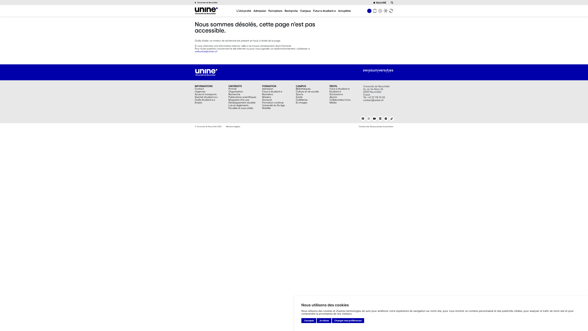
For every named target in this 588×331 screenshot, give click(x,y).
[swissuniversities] (378, 70)
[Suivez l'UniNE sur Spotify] (386, 118)
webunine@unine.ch (206, 51)
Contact (199, 88)
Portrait (232, 88)
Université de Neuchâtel (207, 3)
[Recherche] (392, 2)
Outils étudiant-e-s (205, 99)
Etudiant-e (335, 91)
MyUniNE (381, 2)
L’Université (244, 10)
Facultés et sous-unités (240, 108)
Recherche (291, 10)
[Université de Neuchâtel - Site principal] (206, 72)
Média (333, 102)
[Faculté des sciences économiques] (390, 11)
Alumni (333, 97)
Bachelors (267, 94)
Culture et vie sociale (307, 91)
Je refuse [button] (324, 320)
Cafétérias (301, 99)
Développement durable (241, 102)
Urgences (200, 91)
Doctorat (267, 99)
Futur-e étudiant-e (324, 10)
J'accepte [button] (309, 320)
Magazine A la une (238, 99)
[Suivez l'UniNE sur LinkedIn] (380, 118)
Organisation (235, 91)
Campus (305, 10)
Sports (299, 94)
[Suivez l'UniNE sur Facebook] (363, 118)
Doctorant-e (336, 94)
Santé (299, 97)
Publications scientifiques (242, 97)
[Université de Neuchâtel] (206, 10)
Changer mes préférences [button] (348, 320)
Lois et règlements (238, 105)
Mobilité (266, 108)
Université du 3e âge (273, 105)
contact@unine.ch (373, 100)
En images (301, 102)
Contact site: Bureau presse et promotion (376, 126)
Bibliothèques (303, 88)
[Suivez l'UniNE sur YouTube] (374, 118)
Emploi (198, 102)
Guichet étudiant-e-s (206, 97)
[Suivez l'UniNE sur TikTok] (391, 118)
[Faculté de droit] (385, 11)
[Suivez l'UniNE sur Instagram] (368, 118)
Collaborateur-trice (340, 99)
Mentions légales (233, 126)
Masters (266, 97)
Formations (275, 10)
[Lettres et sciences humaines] (374, 11)
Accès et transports (206, 94)
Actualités (344, 10)
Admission (259, 10)
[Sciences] (380, 11)
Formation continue (273, 102)
